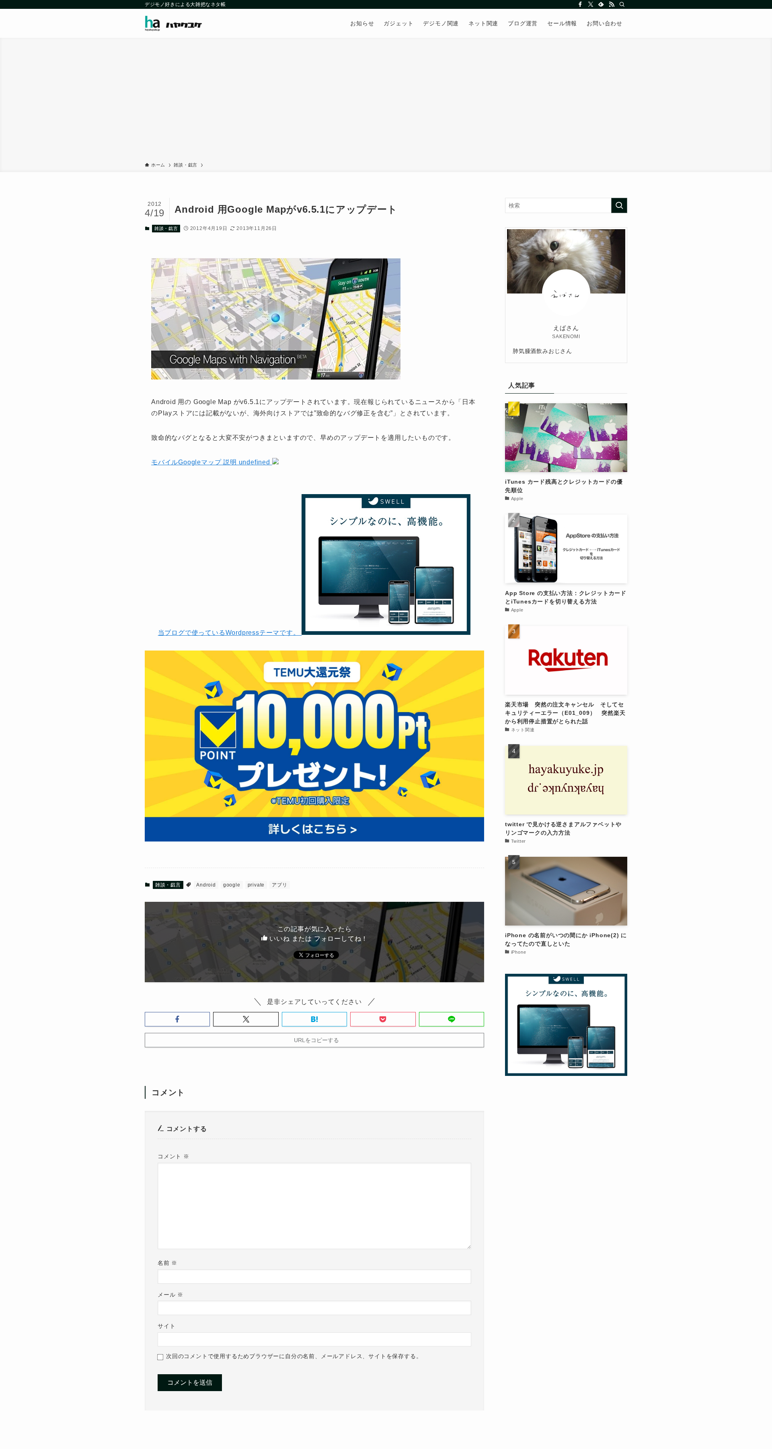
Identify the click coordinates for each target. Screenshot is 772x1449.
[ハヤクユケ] (173, 23)
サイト (166, 1326)
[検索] (622, 4)
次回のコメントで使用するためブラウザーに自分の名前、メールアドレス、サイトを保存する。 (294, 1356)
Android (206, 885)
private (256, 885)
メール (170, 1294)
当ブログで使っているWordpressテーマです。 (230, 632)
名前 (167, 1263)
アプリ (279, 885)
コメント (173, 1156)
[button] (177, 1019)
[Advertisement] (386, 101)
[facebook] (580, 4)
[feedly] (601, 4)
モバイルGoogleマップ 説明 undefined (211, 462)
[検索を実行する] (619, 205)
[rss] (611, 4)
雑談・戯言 (166, 228)
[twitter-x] (590, 4)
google (231, 885)
